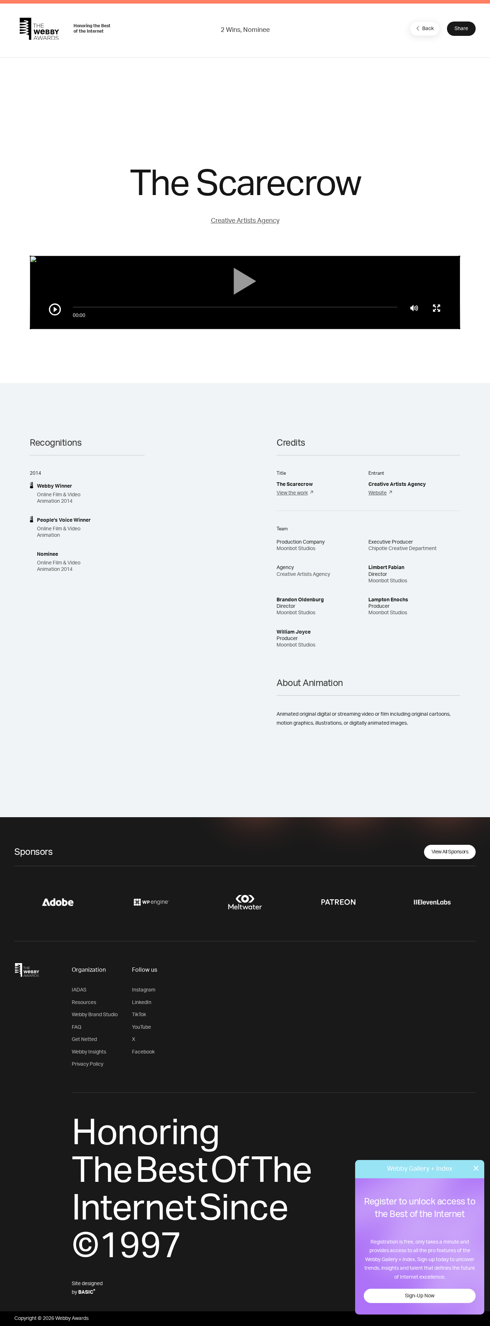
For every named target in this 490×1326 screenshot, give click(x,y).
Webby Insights (89, 1052)
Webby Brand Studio (95, 1014)
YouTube (141, 1027)
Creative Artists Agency (245, 221)
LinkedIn (141, 1002)
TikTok (139, 1014)
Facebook (143, 1052)
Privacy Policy (87, 1064)
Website (377, 493)
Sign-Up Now (419, 1295)
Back (428, 28)
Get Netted (84, 1039)
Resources (84, 1002)
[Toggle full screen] (436, 308)
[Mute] (414, 308)
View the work (292, 493)
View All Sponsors (450, 851)
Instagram (143, 990)
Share (461, 28)
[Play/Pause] (55, 309)
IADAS (79, 990)
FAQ (76, 1027)
